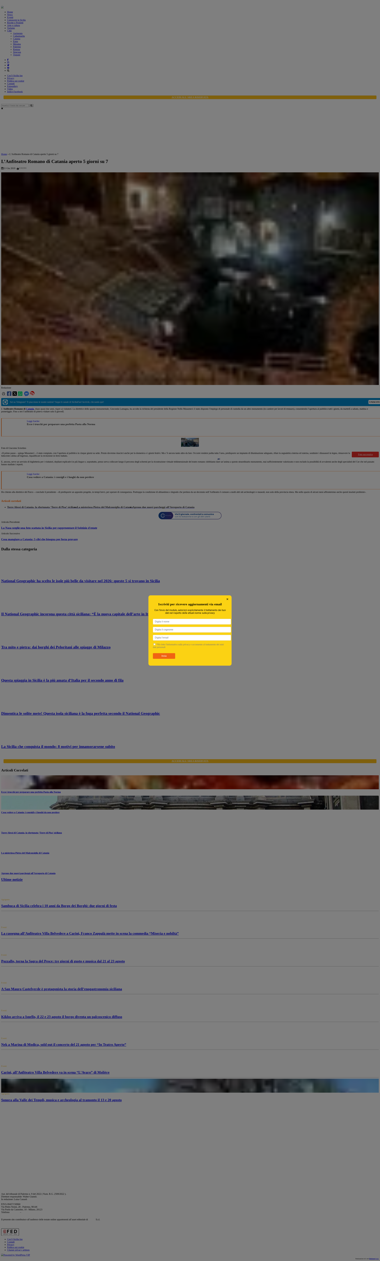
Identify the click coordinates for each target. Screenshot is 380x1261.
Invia (164, 656)
